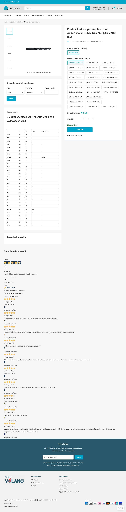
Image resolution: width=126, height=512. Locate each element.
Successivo (14, 296)
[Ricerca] (87, 8)
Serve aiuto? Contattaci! (11, 2)
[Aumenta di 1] (93, 119)
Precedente (7, 296)
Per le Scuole (59, 16)
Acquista (80, 130)
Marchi (26, 16)
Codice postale (49, 88)
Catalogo (6, 16)
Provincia (29, 88)
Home (5, 22)
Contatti (49, 16)
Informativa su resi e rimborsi (68, 483)
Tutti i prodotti (12, 22)
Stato (8, 88)
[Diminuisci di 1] (83, 119)
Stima (11, 99)
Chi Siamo (18, 16)
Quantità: (70, 119)
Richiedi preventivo (38, 16)
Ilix (68, 41)
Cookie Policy (63, 489)
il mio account (98, 9)
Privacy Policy (52, 463)
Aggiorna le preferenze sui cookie (69, 492)
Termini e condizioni (65, 480)
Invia (79, 457)
